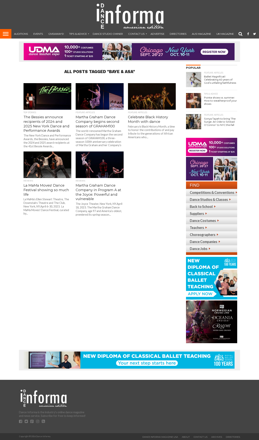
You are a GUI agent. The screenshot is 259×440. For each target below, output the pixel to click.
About (186, 437)
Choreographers (202, 235)
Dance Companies (203, 242)
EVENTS (38, 33)
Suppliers (197, 213)
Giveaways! (56, 33)
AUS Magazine (201, 33)
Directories (178, 33)
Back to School (201, 206)
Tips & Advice (78, 33)
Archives (216, 437)
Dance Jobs (198, 249)
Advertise (157, 33)
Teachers (197, 228)
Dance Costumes (203, 220)
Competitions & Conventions (212, 192)
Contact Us (136, 33)
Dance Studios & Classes (209, 199)
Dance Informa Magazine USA (160, 437)
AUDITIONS (21, 33)
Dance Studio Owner (108, 33)
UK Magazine (225, 33)
